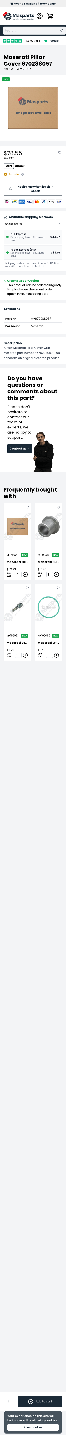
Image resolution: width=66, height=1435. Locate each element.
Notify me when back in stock (35, 189)
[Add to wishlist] (59, 152)
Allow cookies (33, 1427)
